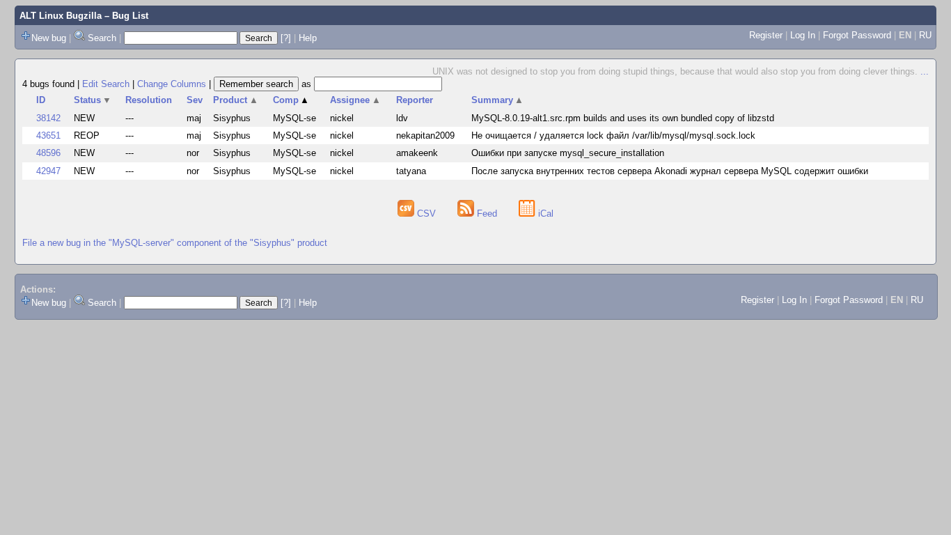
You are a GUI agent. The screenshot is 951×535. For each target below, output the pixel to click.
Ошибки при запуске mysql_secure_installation (567, 153)
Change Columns (171, 84)
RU (925, 35)
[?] (286, 38)
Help (308, 38)
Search (102, 38)
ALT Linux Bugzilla (60, 15)
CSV (426, 213)
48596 (48, 153)
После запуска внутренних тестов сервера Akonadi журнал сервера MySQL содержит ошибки (669, 171)
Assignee (355, 100)
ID (40, 100)
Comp (291, 100)
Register (766, 35)
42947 (48, 171)
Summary (497, 100)
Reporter (414, 100)
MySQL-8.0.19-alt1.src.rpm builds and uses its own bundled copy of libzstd (622, 118)
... (924, 71)
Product (235, 100)
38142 (48, 118)
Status (93, 100)
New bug (48, 38)
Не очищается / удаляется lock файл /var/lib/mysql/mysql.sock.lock (613, 135)
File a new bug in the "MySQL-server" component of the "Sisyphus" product (174, 243)
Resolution (148, 100)
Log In (802, 35)
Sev (195, 100)
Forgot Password (857, 35)
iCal (544, 213)
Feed (487, 213)
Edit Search (105, 84)
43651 (48, 135)
